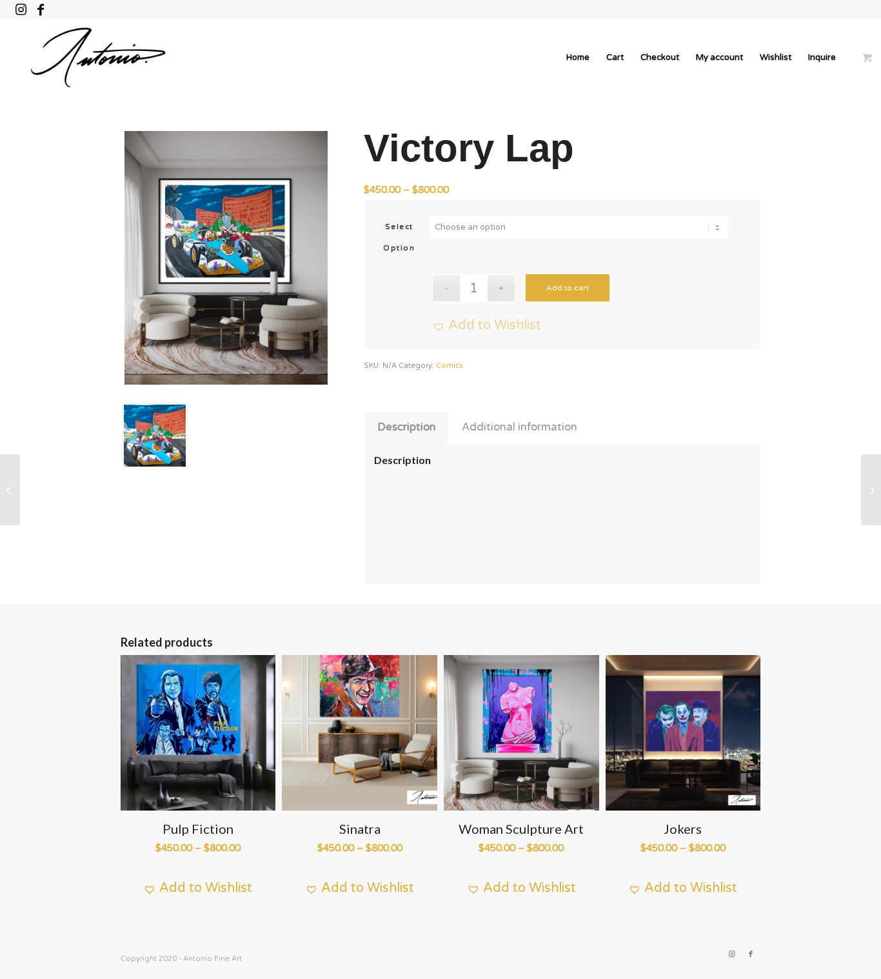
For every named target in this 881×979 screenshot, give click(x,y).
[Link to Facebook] (40, 9)
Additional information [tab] (519, 427)
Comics (449, 365)
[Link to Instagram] (21, 9)
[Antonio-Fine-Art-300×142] (97, 57)
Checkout (659, 57)
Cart (615, 57)
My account (719, 57)
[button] (486, 325)
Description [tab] (406, 427)
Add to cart (567, 287)
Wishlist (775, 57)
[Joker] (871, 489)
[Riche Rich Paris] (10, 489)
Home (577, 57)
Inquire (822, 57)
